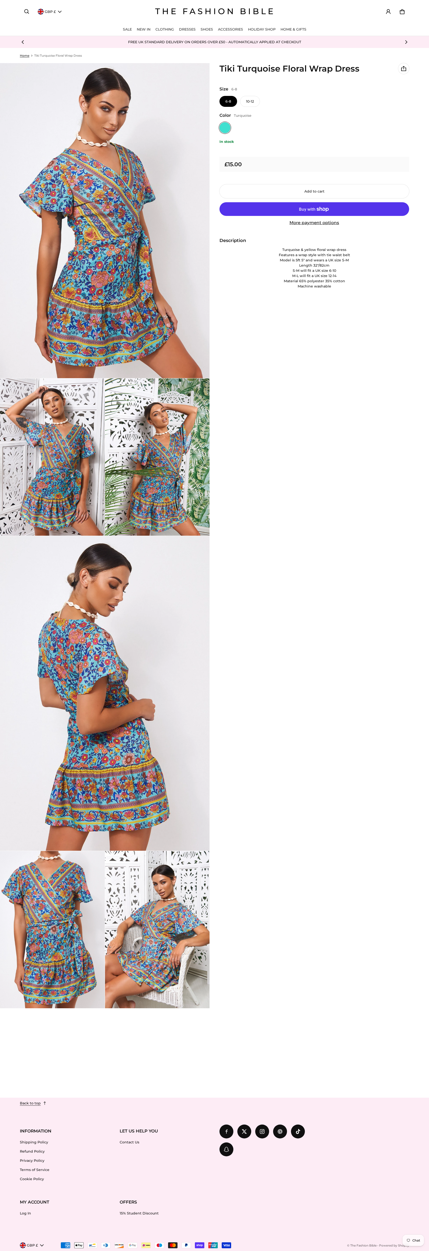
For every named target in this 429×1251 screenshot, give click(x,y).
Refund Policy (32, 1151)
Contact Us (129, 1142)
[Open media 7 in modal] (157, 929)
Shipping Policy (34, 1142)
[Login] (388, 12)
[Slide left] (23, 42)
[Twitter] (244, 1131)
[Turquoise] (224, 127)
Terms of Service (34, 1170)
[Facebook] (226, 1131)
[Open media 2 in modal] (105, 220)
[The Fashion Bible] (214, 11)
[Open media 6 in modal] (52, 929)
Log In (25, 1213)
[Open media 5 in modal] (105, 693)
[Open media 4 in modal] (157, 457)
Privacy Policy (32, 1160)
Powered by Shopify (394, 1245)
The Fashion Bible (363, 1245)
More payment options (314, 222)
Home (24, 55)
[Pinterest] (280, 1131)
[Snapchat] (226, 1149)
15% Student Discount (139, 1213)
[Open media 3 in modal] (52, 457)
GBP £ (50, 11)
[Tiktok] (298, 1131)
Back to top (30, 1103)
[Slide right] (406, 42)
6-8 (228, 101)
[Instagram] (262, 1131)
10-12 (250, 101)
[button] (27, 12)
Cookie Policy (32, 1179)
